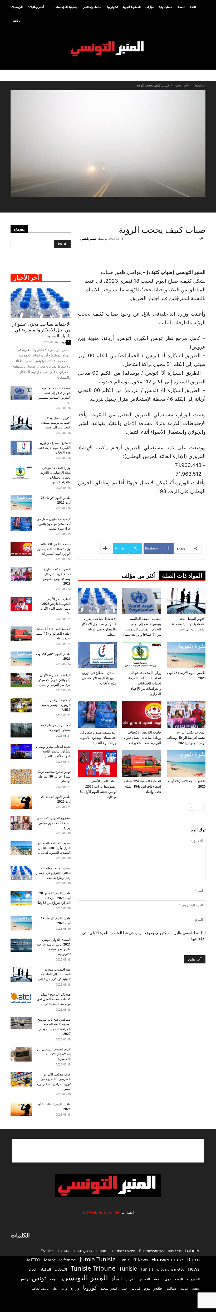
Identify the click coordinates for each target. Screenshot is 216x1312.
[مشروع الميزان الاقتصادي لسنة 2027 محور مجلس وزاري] (21, 823)
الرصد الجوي (174, 1279)
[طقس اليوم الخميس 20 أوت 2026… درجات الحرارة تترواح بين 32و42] (21, 898)
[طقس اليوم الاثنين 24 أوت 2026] (186, 763)
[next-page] (192, 807)
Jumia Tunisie (98, 1259)
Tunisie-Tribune (93, 1268)
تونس (39, 1278)
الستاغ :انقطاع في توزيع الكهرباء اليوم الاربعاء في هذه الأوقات (99, 678)
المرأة (117, 1278)
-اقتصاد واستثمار (92, 7)
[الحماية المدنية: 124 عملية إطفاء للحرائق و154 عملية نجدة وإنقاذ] (141, 763)
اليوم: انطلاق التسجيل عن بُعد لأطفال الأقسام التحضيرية (54, 1054)
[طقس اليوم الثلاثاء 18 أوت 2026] (21, 1109)
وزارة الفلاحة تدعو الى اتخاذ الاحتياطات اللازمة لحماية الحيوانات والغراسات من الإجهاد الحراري (144, 683)
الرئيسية (18, 7)
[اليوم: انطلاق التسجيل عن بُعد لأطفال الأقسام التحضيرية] (21, 1054)
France (47, 1250)
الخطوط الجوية (131, 7)
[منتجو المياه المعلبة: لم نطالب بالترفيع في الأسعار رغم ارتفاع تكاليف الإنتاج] (21, 873)
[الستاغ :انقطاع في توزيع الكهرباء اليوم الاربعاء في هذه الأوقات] (97, 655)
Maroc (50, 1259)
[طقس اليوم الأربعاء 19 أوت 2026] (21, 923)
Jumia (124, 1259)
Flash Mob (63, 1251)
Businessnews (151, 1250)
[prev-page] (200, 807)
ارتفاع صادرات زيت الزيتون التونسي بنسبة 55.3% (56, 705)
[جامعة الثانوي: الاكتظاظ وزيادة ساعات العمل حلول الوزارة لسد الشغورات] (141, 714)
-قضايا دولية (166, 7)
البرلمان (45, 1269)
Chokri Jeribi (83, 1251)
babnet (192, 1250)
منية (63, 342)
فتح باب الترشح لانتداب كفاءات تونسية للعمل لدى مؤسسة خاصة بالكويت (54, 999)
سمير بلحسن (88, 238)
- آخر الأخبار (181, 85)
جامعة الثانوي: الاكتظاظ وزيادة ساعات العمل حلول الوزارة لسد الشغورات (142, 737)
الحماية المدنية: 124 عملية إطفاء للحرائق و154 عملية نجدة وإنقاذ (142, 786)
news (194, 1269)
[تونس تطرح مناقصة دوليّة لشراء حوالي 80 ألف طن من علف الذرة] (21, 776)
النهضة (54, 1279)
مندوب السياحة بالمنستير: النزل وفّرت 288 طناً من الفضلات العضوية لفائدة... (54, 848)
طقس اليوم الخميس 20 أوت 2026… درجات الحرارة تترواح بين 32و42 (54, 898)
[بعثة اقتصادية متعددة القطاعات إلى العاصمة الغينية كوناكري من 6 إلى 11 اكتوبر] (21, 974)
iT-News (140, 1259)
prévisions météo (170, 1269)
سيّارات (149, 7)
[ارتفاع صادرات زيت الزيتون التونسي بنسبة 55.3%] (21, 705)
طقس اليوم (153, 1288)
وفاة (54, 1288)
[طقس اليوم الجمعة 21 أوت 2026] (21, 801)
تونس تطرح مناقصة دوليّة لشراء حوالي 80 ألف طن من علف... (54, 776)
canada (102, 1250)
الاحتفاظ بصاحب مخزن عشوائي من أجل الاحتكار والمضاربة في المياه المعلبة (41, 329)
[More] (105, 548)
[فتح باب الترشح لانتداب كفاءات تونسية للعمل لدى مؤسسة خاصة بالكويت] (21, 998)
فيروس (135, 1288)
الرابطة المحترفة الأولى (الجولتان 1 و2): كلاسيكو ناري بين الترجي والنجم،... (54, 680)
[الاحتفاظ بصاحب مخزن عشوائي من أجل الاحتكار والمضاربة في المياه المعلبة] (97, 601)
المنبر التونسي (85, 1277)
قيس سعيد (109, 1288)
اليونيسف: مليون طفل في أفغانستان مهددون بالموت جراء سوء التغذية (98, 737)
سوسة (184, 1288)
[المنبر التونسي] (108, 48)
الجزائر (32, 1269)
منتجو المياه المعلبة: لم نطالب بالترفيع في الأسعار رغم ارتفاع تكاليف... (53, 873)
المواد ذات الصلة (182, 575)
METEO (33, 1259)
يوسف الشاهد (40, 1288)
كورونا (90, 1287)
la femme (67, 1259)
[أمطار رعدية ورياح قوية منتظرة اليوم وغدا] (21, 730)
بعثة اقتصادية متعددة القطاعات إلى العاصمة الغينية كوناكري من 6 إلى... (53, 974)
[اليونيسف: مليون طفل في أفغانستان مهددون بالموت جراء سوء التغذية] (97, 714)
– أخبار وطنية (38, 7)
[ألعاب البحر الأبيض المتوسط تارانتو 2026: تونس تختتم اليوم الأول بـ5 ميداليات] (97, 763)
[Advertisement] (146, 254)
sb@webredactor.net (100, 1212)
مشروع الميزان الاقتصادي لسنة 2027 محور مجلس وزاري (54, 822)
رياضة (16, 20)
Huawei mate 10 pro (175, 1259)
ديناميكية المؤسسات (66, 7)
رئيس (23, 1278)
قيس (124, 1288)
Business (174, 1250)
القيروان (130, 1279)
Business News (123, 1250)
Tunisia (147, 1269)
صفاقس (171, 1288)
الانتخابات (61, 1269)
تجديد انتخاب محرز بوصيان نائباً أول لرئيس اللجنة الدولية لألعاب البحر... (53, 751)
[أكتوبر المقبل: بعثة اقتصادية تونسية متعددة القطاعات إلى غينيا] (186, 601)
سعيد (196, 1288)
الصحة (181, 7)
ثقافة (193, 7)
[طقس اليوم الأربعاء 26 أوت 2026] (186, 655)
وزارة (75, 1288)
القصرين (144, 1279)
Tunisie (128, 1268)
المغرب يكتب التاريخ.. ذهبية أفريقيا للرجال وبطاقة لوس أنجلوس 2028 (186, 737)
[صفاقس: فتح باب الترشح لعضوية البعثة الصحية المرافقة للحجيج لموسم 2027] (21, 1023)
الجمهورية (193, 1279)
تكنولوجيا (112, 7)
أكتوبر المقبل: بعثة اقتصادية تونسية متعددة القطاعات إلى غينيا (188, 624)
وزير (64, 1288)
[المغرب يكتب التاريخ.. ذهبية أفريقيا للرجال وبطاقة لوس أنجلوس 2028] (186, 714)
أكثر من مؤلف (139, 575)
